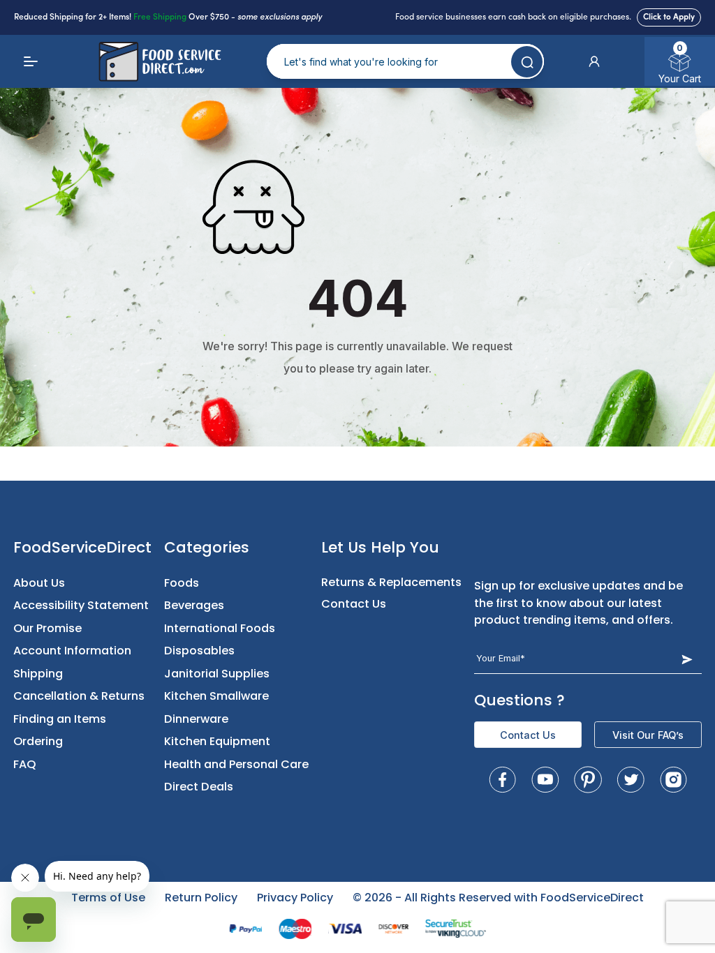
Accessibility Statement (81, 605)
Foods (181, 583)
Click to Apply (669, 17)
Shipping (38, 674)
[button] (594, 61)
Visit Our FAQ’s (648, 735)
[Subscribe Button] (686, 659)
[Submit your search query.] (527, 61)
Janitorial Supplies (217, 674)
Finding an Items (59, 719)
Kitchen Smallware (216, 696)
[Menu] (30, 61)
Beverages (194, 605)
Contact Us (353, 604)
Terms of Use (108, 898)
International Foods (219, 628)
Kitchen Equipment (217, 741)
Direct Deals (198, 787)
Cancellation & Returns (79, 696)
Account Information (72, 651)
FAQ (24, 764)
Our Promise (47, 628)
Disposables (199, 651)
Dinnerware (196, 719)
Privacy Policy (295, 898)
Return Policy (201, 898)
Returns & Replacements (391, 582)
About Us (39, 583)
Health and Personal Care (236, 764)
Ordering (38, 741)
